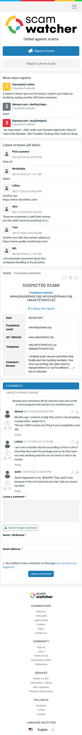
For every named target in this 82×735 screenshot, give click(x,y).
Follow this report (43, 309)
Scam (6, 113)
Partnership (41, 664)
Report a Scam (45, 51)
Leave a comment (14, 496)
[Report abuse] (77, 412)
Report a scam (41, 678)
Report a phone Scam (41, 63)
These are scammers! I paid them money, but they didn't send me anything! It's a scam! (27, 220)
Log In (41, 651)
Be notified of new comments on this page (39, 565)
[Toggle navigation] (74, 7)
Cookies (41, 624)
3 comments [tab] (14, 385)
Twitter (41, 709)
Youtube (41, 714)
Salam (6, 178)
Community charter (41, 660)
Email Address (12, 549)
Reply (17, 434)
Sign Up (41, 647)
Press (41, 628)
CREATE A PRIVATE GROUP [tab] (22, 392)
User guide (41, 615)
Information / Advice (41, 682)
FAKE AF (8, 161)
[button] (76, 277)
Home (7, 273)
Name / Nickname (14, 535)
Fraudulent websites (27, 273)
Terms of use (41, 655)
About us (41, 611)
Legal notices (41, 620)
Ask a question (41, 687)
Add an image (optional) (22, 527)
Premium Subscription (41, 691)
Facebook (41, 705)
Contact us (41, 633)
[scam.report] (70, 277)
